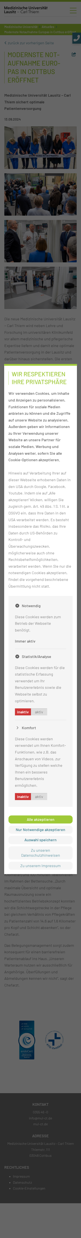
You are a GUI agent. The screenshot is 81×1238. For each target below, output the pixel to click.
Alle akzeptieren (40, 819)
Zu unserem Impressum (40, 865)
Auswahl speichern (40, 840)
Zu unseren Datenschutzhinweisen (40, 853)
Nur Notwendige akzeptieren (40, 829)
